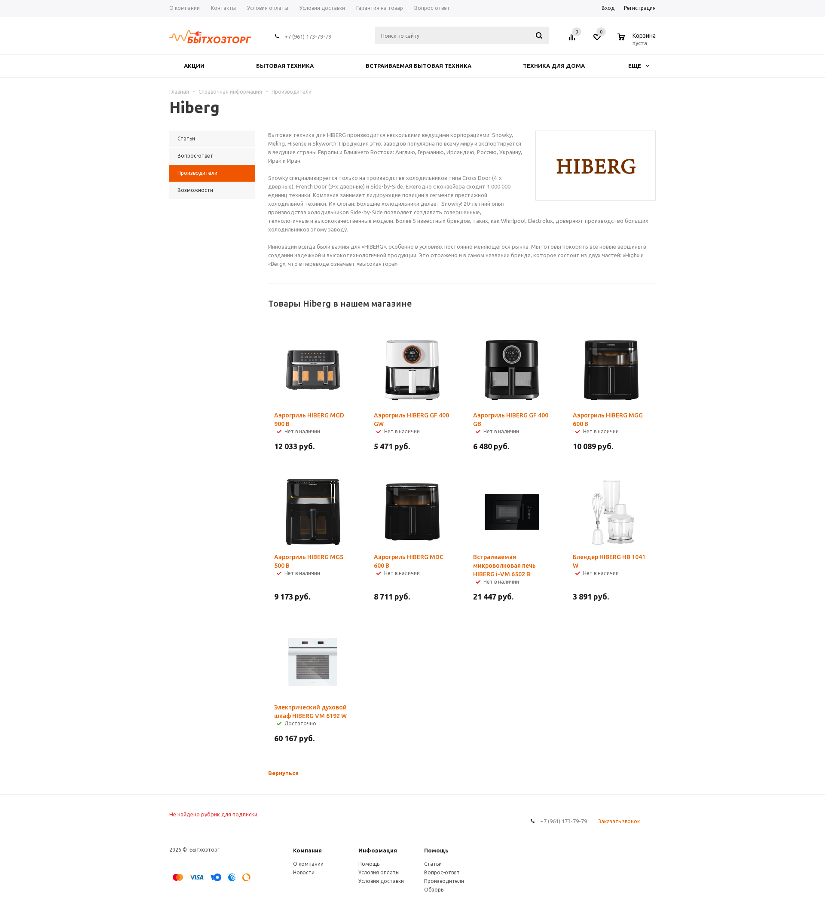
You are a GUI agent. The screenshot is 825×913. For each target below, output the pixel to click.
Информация (377, 850)
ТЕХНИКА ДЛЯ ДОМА (554, 66)
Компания (307, 850)
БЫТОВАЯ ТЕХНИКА (285, 66)
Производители (444, 881)
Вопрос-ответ (442, 872)
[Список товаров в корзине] (637, 42)
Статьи (433, 864)
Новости (304, 872)
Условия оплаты (379, 872)
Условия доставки (381, 881)
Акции (194, 66)
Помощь (436, 850)
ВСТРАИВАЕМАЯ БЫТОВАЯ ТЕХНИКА (418, 66)
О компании (308, 864)
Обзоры (434, 889)
